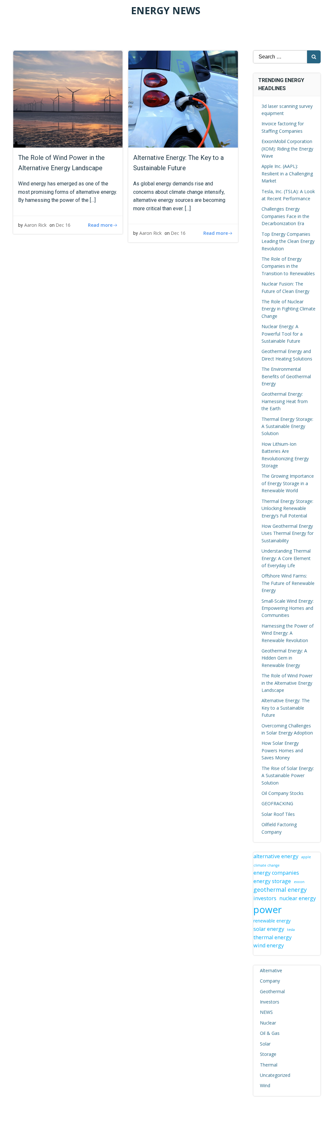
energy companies (276, 872)
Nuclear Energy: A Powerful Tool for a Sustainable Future (282, 333)
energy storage (272, 881)
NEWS (266, 1012)
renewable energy (272, 921)
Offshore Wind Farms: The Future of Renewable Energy (288, 583)
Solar (265, 1044)
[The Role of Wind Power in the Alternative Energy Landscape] (68, 98)
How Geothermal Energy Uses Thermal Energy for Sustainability (288, 533)
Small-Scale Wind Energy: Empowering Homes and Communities (288, 608)
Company (270, 981)
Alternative (271, 970)
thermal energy (272, 937)
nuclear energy (297, 898)
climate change (266, 865)
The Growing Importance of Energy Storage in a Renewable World (288, 483)
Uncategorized (275, 1075)
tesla (291, 929)
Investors (269, 1002)
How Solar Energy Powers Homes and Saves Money (282, 750)
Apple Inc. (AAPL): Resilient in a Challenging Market (287, 173)
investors (264, 898)
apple (306, 857)
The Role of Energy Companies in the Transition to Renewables (288, 266)
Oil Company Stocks (283, 793)
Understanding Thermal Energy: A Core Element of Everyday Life (286, 558)
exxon (299, 882)
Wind (265, 1085)
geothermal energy (280, 889)
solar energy (268, 928)
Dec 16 (63, 225)
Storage (268, 1054)
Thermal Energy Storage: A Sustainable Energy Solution (287, 426)
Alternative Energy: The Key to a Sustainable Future (286, 707)
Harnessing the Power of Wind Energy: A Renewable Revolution (288, 633)
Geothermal (272, 991)
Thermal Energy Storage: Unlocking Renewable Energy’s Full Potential (287, 508)
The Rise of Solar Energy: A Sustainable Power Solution (288, 775)
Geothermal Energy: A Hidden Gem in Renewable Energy (284, 658)
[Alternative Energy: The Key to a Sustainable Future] (183, 98)
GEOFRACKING (277, 803)
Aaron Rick (35, 225)
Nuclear (268, 1023)
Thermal (268, 1065)
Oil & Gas (270, 1033)
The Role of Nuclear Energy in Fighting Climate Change (288, 308)
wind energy (268, 945)
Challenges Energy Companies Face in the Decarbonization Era (285, 216)
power (267, 909)
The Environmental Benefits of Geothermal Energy (286, 376)
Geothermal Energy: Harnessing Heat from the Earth (285, 401)
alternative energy (275, 856)
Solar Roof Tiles (278, 814)
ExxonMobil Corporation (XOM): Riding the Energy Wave (287, 148)
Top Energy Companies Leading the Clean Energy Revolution (288, 241)
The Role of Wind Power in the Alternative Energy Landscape (287, 682)
